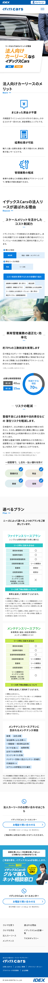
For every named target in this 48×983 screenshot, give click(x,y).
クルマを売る (8, 930)
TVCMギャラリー (31, 938)
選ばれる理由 (30, 925)
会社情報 (25, 970)
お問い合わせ (7, 967)
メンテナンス (8, 940)
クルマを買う (8, 925)
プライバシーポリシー (35, 967)
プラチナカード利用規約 (11, 970)
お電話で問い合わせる (24, 824)
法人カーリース (9, 935)
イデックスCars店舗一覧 (33, 931)
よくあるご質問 (20, 967)
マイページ (39, 2)
